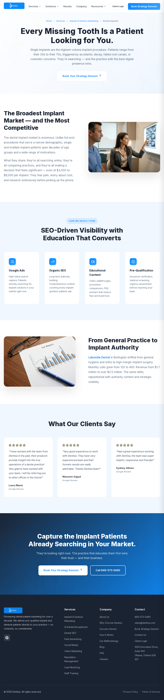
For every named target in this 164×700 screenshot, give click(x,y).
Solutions (50, 6)
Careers (104, 659)
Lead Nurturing (72, 667)
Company (81, 6)
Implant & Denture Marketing (84, 21)
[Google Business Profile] (7, 637)
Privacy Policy (130, 691)
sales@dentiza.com (145, 622)
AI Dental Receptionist (75, 627)
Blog (102, 647)
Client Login (118, 6)
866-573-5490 (143, 617)
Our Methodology (109, 641)
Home (49, 21)
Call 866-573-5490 (108, 570)
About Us (104, 617)
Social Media (71, 645)
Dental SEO (70, 633)
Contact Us (140, 635)
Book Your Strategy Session (80, 76)
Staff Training (71, 673)
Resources (97, 6)
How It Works (107, 635)
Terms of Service (151, 691)
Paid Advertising (73, 639)
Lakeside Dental (99, 357)
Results (67, 6)
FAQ (102, 653)
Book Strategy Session (144, 6)
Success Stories (108, 629)
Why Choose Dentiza (111, 622)
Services (33, 6)
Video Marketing (73, 651)
